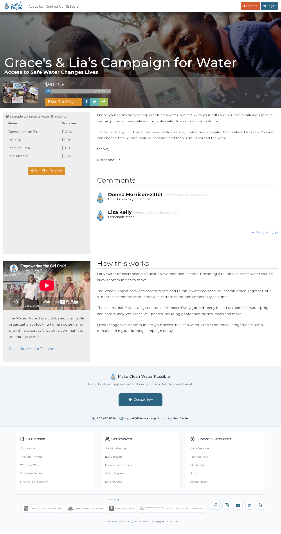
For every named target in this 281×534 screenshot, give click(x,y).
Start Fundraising (115, 448)
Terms (165, 521)
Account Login (199, 481)
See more (266, 232)
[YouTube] (238, 505)
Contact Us (54, 7)
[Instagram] (226, 505)
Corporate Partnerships (118, 465)
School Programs (115, 473)
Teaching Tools (199, 456)
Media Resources (200, 448)
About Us (36, 7)
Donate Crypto (113, 481)
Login (270, 6)
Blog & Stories (198, 465)
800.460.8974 (106, 418)
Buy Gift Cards (113, 456)
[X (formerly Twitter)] (249, 505)
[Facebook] (215, 505)
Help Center (181, 418)
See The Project (64, 102)
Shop (193, 473)
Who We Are (27, 448)
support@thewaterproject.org (144, 418)
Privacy (156, 521)
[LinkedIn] (261, 505)
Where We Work (29, 465)
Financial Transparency (34, 481)
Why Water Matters (31, 473)
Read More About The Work (33, 349)
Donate (251, 6)
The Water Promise (31, 456)
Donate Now (143, 400)
